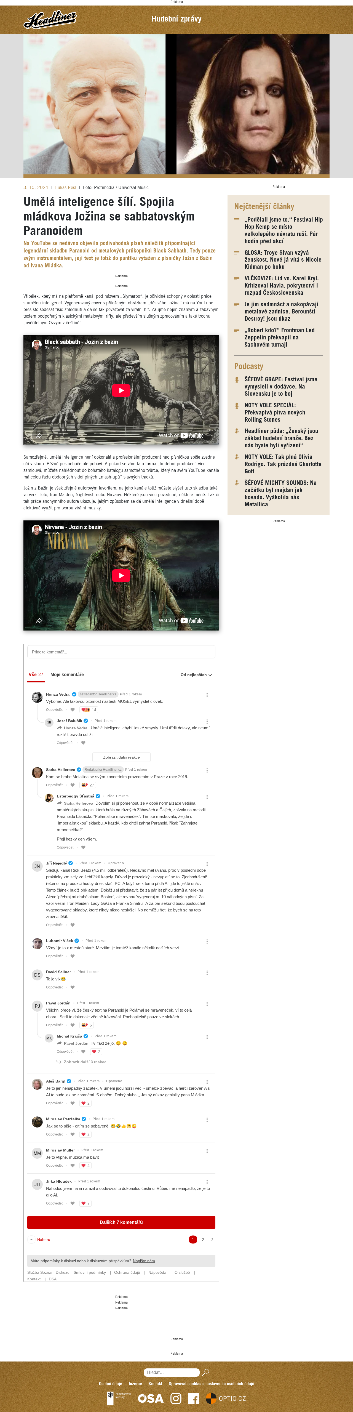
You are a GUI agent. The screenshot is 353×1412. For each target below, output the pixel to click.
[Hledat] (204, 1372)
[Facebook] (193, 1398)
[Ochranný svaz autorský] (151, 1398)
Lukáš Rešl (66, 188)
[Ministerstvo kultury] (119, 1398)
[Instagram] (175, 1398)
